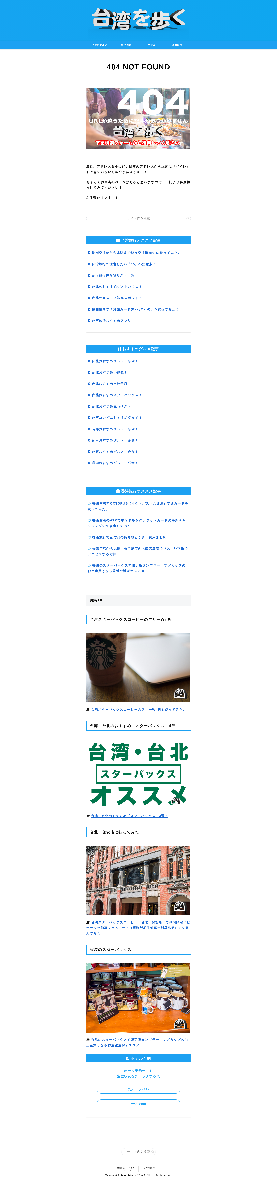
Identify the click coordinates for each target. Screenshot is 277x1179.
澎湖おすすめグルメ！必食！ (114, 463)
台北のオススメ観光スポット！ (116, 298)
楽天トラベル (138, 1089)
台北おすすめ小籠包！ (109, 372)
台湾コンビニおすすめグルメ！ (116, 417)
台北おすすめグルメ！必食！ (114, 361)
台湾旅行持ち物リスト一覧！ (114, 275)
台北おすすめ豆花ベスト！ (113, 406)
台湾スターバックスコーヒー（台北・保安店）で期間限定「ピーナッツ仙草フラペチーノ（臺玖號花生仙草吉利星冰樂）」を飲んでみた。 (138, 927)
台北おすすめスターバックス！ (116, 395)
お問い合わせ (149, 1168)
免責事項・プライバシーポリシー (127, 1169)
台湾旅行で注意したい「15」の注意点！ (123, 264)
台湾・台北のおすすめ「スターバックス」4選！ (129, 816)
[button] (187, 218)
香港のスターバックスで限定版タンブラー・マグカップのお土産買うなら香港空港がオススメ (137, 568)
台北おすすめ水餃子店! (110, 384)
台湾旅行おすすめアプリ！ (113, 320)
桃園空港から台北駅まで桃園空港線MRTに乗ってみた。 (136, 252)
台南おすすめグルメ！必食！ (114, 440)
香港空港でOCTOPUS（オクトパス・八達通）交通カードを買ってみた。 (138, 506)
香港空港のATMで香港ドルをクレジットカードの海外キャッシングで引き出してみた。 (137, 523)
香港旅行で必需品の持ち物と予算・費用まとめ (129, 537)
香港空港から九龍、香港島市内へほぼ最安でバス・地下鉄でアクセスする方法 (138, 551)
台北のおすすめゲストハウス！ (116, 287)
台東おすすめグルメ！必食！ (114, 451)
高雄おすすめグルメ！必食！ (114, 429)
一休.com (138, 1103)
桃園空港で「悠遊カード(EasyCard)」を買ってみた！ (135, 309)
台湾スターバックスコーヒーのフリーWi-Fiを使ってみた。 (139, 709)
